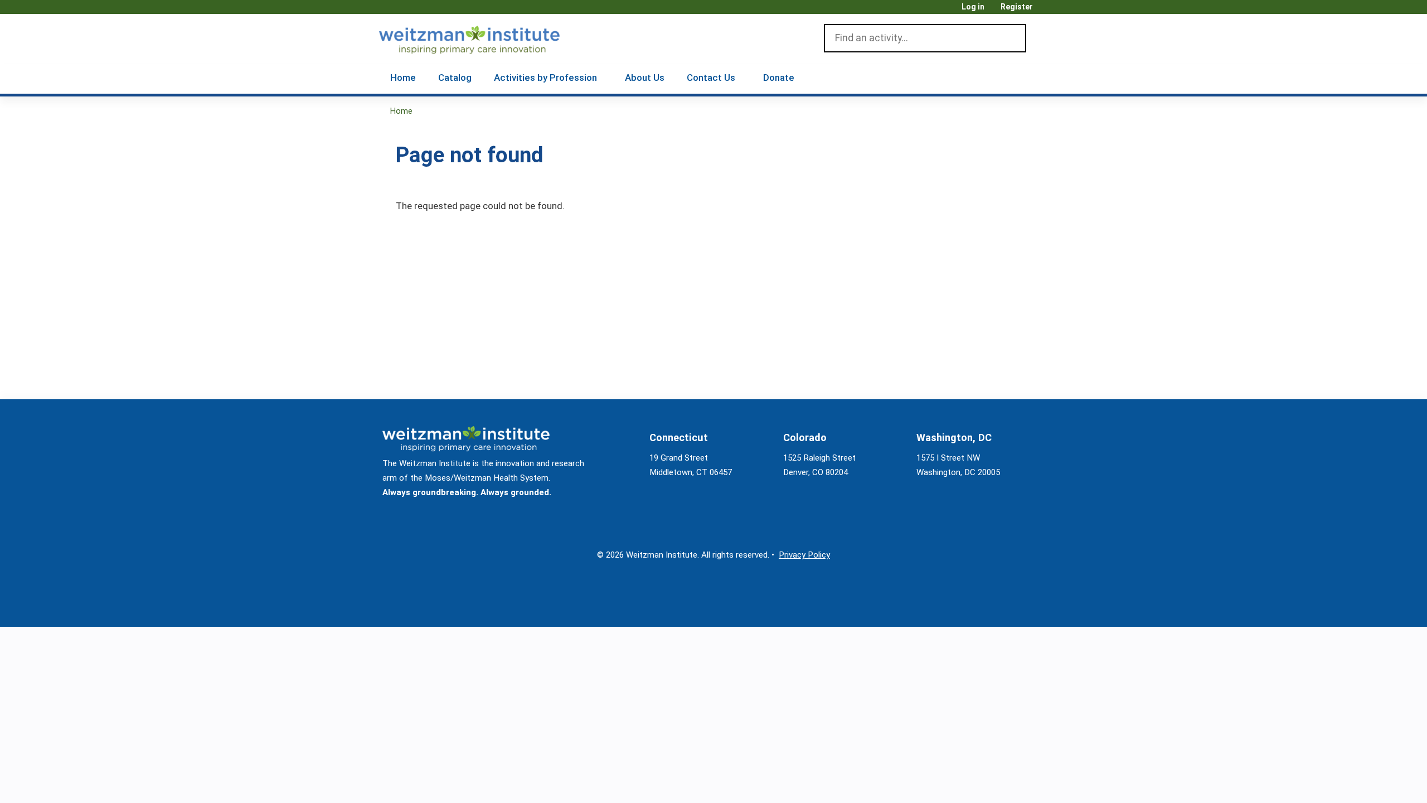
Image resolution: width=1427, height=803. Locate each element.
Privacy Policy (804, 555)
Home (403, 77)
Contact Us (711, 77)
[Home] (485, 37)
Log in (973, 7)
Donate (778, 77)
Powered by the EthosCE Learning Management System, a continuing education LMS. (1008, 609)
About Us (644, 77)
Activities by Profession (545, 77)
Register (1017, 7)
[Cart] (1044, 11)
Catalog (455, 77)
